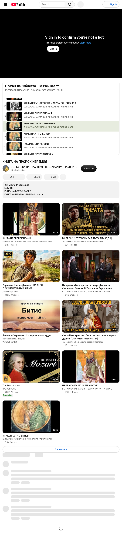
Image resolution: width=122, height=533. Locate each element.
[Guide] (6, 4)
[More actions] (63, 177)
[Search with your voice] (80, 4)
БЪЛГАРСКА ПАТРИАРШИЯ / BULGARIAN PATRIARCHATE (30, 90)
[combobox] (53, 4)
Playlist (21, 339)
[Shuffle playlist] (13, 95)
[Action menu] (115, 95)
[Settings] (98, 4)
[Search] (70, 4)
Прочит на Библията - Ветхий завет (32, 86)
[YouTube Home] (18, 4)
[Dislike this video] (20, 177)
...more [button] (39, 194)
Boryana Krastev (10, 339)
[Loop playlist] (7, 95)
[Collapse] (115, 88)
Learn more (85, 42)
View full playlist (10, 342)
